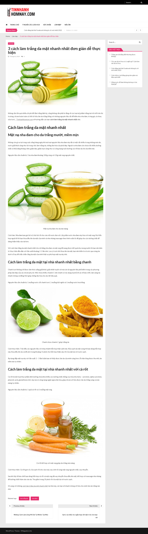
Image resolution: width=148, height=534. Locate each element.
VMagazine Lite (26, 531)
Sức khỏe (47, 25)
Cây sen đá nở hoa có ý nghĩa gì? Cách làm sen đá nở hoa (125, 62)
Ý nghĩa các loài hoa (31, 25)
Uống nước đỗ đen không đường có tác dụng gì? (124, 83)
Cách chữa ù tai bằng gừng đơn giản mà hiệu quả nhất (124, 76)
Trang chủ (14, 25)
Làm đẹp (57, 25)
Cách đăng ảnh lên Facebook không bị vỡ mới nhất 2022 (43, 30)
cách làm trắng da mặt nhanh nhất (35, 486)
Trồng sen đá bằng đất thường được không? (123, 55)
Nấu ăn (68, 25)
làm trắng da (24, 498)
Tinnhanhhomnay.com (24, 119)
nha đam (34, 498)
